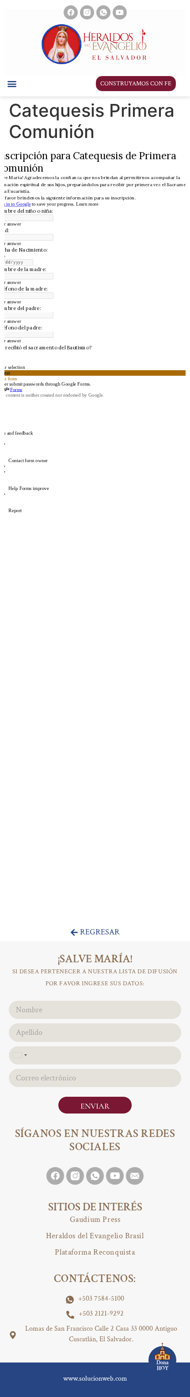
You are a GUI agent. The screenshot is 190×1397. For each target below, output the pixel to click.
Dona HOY (162, 1365)
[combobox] (19, 1055)
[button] (11, 83)
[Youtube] (120, 12)
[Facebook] (71, 12)
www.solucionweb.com (95, 1378)
